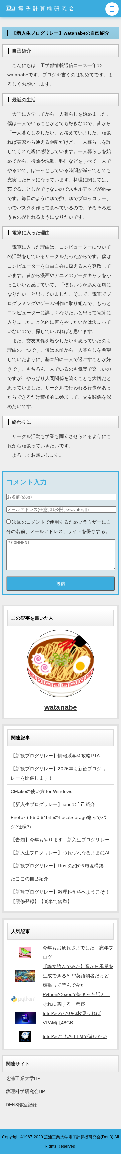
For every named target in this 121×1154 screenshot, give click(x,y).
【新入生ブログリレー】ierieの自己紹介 (53, 804)
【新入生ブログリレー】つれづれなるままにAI (60, 852)
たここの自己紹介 (29, 878)
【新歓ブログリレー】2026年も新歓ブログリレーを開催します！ (58, 773)
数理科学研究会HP (25, 1091)
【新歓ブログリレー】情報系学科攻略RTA (55, 755)
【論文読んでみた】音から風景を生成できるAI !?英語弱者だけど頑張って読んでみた (78, 976)
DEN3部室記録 (21, 1104)
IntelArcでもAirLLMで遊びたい (75, 1036)
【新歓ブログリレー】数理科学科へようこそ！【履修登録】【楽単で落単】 (60, 896)
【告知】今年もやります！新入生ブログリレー (60, 839)
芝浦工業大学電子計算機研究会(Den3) (78, 1137)
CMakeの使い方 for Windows (41, 791)
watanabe (60, 707)
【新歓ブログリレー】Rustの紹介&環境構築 (57, 865)
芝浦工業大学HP (23, 1078)
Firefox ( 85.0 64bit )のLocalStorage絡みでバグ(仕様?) (58, 822)
